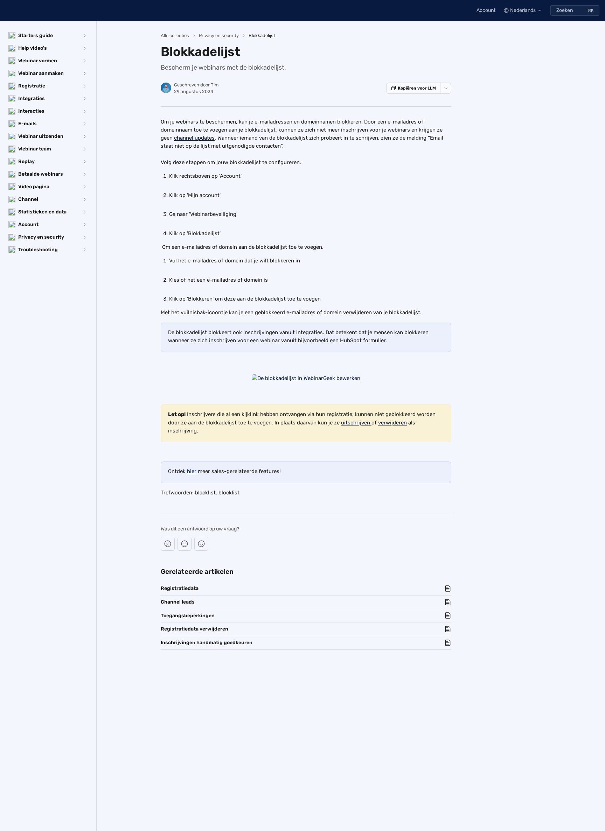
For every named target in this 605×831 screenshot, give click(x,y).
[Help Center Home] (7, 10)
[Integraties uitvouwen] (84, 99)
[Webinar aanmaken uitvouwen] (84, 73)
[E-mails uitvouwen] (84, 124)
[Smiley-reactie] (201, 544)
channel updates (194, 138)
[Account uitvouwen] (84, 225)
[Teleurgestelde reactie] (168, 544)
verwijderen (392, 423)
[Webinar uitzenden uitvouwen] (84, 136)
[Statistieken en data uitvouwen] (84, 212)
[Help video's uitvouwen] (84, 48)
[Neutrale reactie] (185, 544)
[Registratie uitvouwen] (84, 86)
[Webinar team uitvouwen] (84, 149)
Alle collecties (175, 35)
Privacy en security (219, 35)
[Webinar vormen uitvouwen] (84, 61)
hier (192, 471)
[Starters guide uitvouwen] (84, 36)
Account (486, 10)
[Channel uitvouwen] (84, 199)
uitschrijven (356, 423)
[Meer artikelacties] (445, 88)
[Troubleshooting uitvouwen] (84, 250)
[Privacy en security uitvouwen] (84, 237)
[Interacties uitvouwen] (84, 111)
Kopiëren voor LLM (417, 88)
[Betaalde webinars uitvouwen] (84, 174)
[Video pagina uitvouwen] (84, 187)
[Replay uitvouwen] (84, 162)
